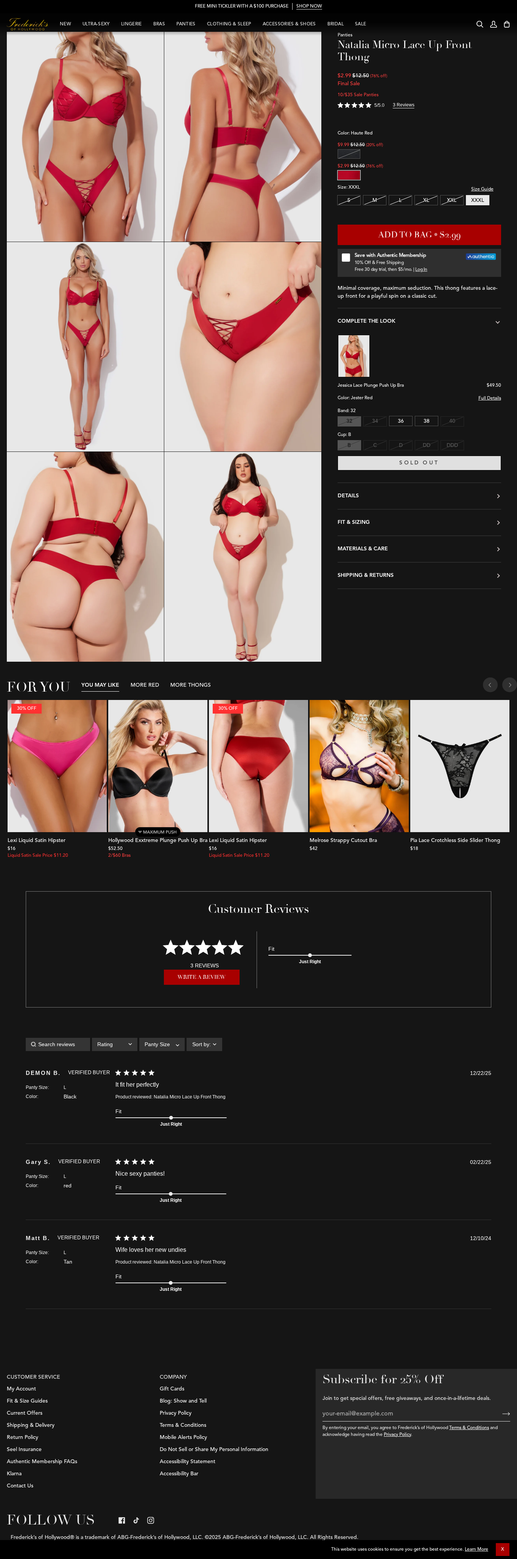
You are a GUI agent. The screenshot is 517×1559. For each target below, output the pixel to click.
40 (452, 421)
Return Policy (22, 1437)
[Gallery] (57, 766)
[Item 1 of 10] (157, 766)
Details (348, 495)
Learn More (476, 1549)
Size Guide (482, 189)
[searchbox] (58, 1044)
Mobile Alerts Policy (183, 1437)
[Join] (500, 1414)
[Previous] (490, 685)
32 (349, 421)
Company (173, 1377)
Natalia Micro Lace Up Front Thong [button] (190, 1097)
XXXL (477, 200)
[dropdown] (114, 1044)
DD (426, 445)
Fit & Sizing (354, 522)
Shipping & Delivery (31, 1425)
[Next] (509, 685)
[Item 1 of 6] (359, 766)
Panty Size (37, 1087)
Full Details (489, 399)
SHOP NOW (309, 6)
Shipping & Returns (366, 575)
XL (426, 200)
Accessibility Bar (179, 1473)
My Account (21, 1389)
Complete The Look (367, 321)
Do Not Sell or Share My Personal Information (214, 1449)
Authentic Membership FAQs (42, 1461)
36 (401, 421)
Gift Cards (172, 1389)
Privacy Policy (397, 1434)
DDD (452, 445)
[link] (121, 1520)
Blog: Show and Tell (183, 1401)
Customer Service (33, 1377)
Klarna (14, 1473)
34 (375, 421)
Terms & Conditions (469, 1428)
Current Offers (24, 1413)
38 (427, 421)
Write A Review (202, 977)
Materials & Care (363, 548)
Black (349, 154)
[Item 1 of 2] (459, 766)
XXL (451, 200)
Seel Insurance (24, 1449)
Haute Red (349, 175)
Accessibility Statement (187, 1461)
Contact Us (20, 1486)
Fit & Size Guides (27, 1401)
